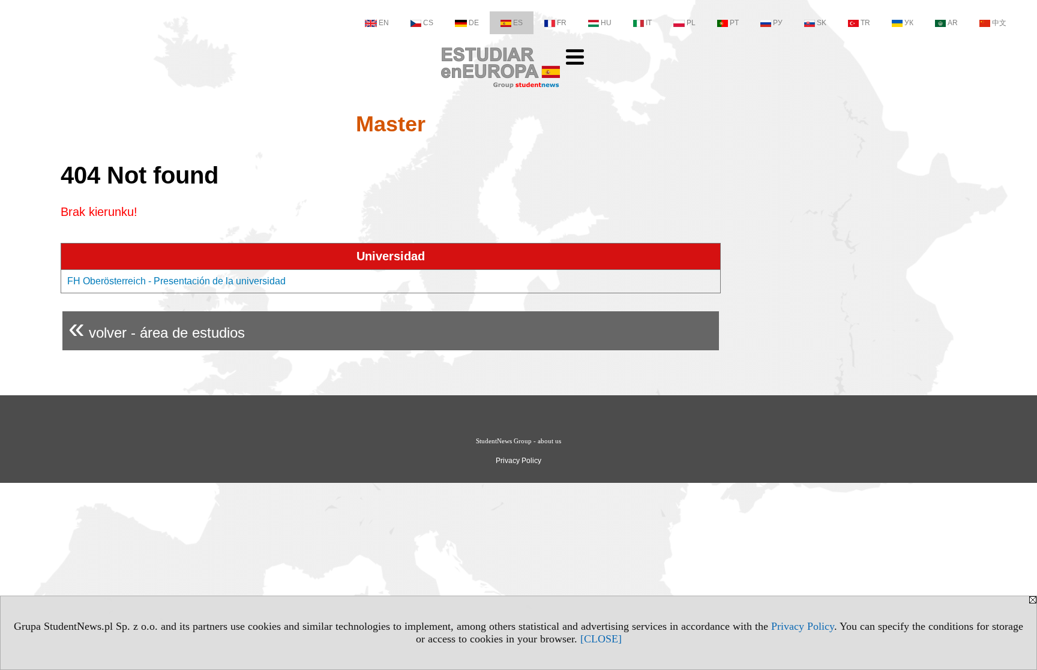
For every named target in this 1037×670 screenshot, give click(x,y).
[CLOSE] (601, 639)
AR (953, 23)
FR (562, 23)
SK (821, 23)
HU (606, 23)
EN (384, 23)
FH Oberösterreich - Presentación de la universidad (176, 281)
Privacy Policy (802, 626)
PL (691, 23)
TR (865, 23)
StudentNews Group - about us (518, 440)
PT (734, 23)
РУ (778, 23)
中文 (999, 23)
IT (649, 23)
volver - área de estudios (156, 328)
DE (474, 23)
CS (428, 23)
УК (908, 23)
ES (518, 23)
